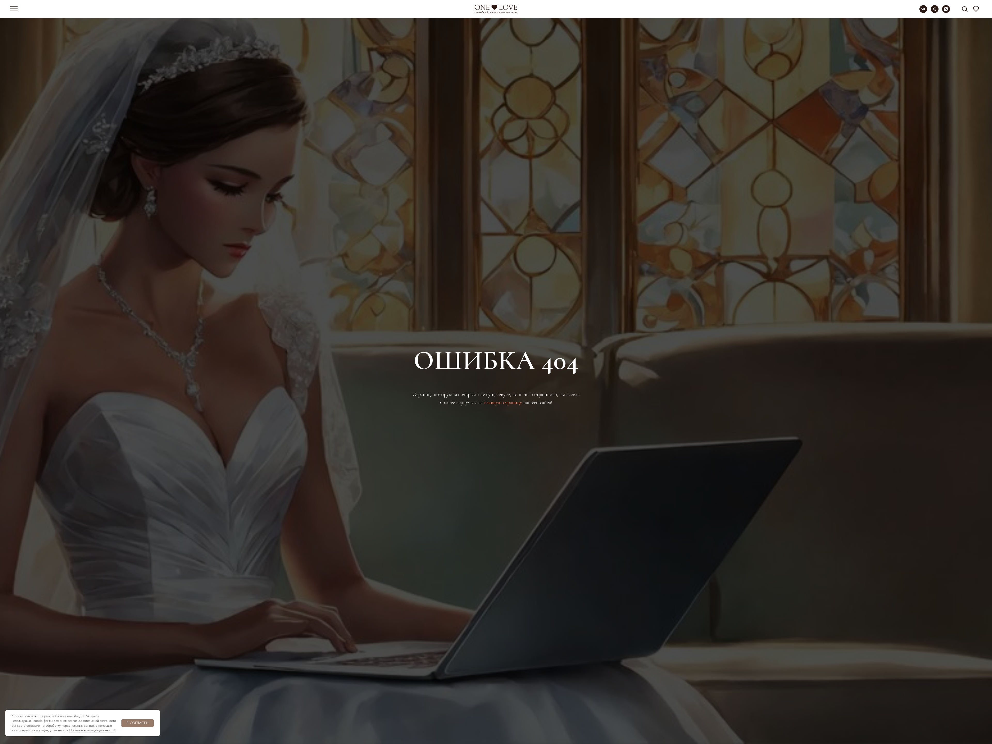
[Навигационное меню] (14, 9)
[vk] (923, 11)
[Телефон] (935, 11)
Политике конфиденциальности (91, 730)
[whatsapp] (946, 11)
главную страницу (503, 402)
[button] (965, 9)
